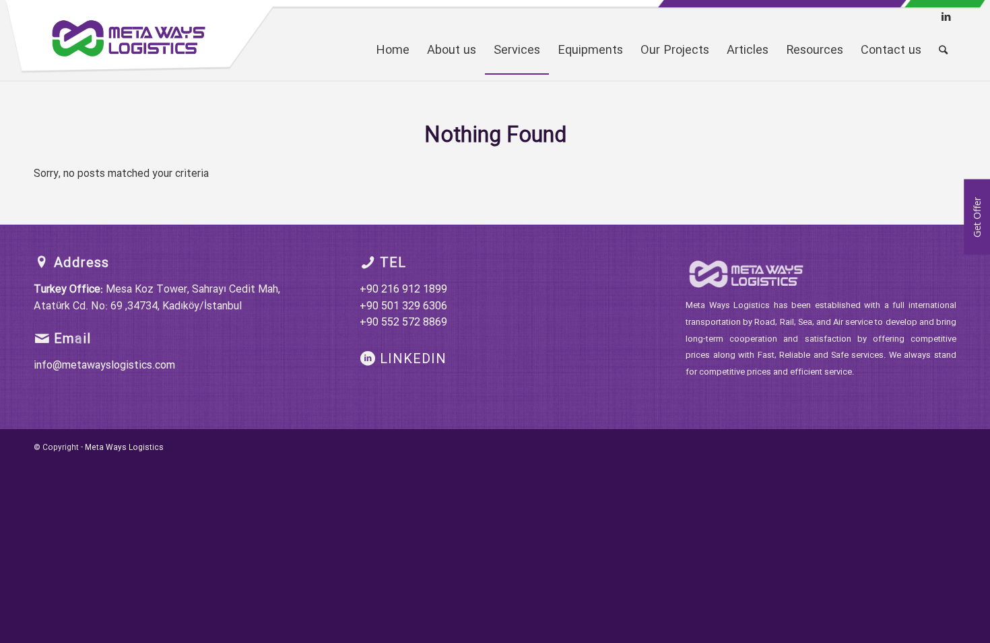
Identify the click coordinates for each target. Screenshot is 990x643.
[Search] (943, 50)
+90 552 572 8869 (403, 322)
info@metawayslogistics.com (104, 365)
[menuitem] (392, 50)
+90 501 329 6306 (403, 306)
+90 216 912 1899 (403, 289)
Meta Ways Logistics (124, 448)
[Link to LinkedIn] (946, 17)
